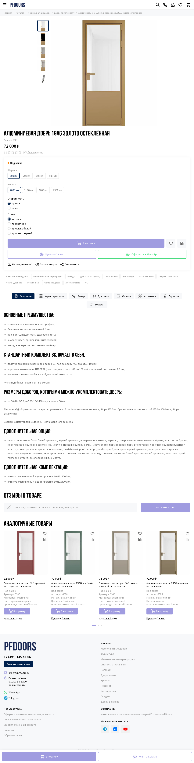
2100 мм (28, 190)
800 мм (40, 176)
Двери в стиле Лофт (168, 276)
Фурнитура (107, 654)
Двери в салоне (110, 701)
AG (86, 282)
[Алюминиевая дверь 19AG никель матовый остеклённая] (121, 553)
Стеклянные (33, 282)
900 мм (53, 176)
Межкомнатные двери (39, 12)
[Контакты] (165, 4)
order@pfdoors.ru (19, 673)
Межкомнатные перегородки (47, 276)
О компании (108, 709)
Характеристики (54, 296)
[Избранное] (170, 243)
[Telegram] (105, 729)
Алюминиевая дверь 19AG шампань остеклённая (167, 584)
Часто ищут (128, 276)
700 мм (27, 176)
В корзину (19, 611)
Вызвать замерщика (19, 664)
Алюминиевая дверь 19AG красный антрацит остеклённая (24, 584)
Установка (150, 296)
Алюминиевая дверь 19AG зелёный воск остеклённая (72, 584)
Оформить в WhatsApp (144, 254)
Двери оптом (108, 675)
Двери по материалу (64, 12)
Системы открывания (113, 664)
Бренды (71, 276)
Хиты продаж (108, 691)
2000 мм (14, 190)
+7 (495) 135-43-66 (17, 657)
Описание (26, 296)
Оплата (126, 296)
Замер (81, 296)
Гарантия (174, 296)
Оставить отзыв (165, 507)
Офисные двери (52, 282)
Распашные (111, 276)
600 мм (13, 176)
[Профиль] (173, 4)
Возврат (100, 304)
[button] (52, 73)
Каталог (20, 12)
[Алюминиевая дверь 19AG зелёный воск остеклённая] (73, 553)
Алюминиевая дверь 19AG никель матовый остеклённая (118, 584)
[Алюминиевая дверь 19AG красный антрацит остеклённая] (26, 553)
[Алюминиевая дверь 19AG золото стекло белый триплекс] (104, 73)
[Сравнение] (181, 243)
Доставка (103, 296)
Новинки (106, 685)
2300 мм (57, 190)
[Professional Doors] (17, 4)
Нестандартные (14, 282)
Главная (8, 12)
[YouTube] (125, 729)
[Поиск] (157, 4)
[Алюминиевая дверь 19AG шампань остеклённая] (168, 553)
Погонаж (105, 669)
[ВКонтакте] (115, 729)
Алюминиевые (85, 12)
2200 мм (43, 190)
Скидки (105, 696)
